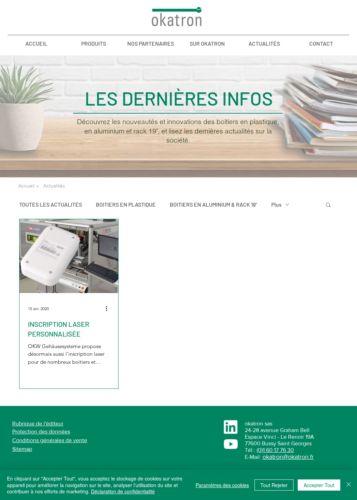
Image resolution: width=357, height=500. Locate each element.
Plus (276, 204)
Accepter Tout (319, 485)
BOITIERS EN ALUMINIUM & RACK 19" (213, 204)
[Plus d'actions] (109, 309)
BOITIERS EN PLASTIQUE (126, 204)
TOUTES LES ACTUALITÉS (50, 204)
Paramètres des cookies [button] (222, 485)
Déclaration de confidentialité (123, 491)
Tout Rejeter (274, 485)
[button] (328, 205)
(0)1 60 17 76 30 (275, 450)
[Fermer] (348, 484)
